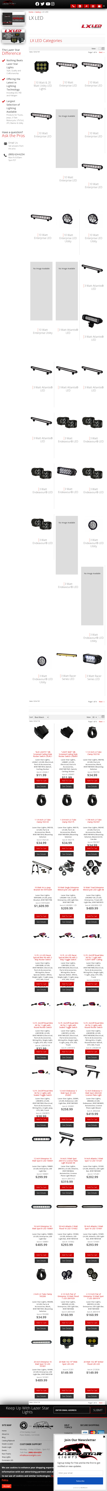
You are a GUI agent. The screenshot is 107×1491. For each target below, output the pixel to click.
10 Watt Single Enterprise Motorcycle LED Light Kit (68, 888)
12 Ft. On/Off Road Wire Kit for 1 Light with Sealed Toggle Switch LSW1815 (68, 1025)
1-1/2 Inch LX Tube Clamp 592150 (94, 753)
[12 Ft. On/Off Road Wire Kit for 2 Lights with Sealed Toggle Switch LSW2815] (41, 1071)
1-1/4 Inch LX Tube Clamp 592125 (43, 821)
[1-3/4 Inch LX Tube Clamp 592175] (67, 800)
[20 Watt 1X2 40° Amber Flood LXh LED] (92, 1342)
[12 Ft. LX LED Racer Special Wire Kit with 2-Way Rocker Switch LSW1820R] (41, 935)
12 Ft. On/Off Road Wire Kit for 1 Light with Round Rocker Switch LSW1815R (43, 1025)
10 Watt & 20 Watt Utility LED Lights (43, 86)
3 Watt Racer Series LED (68, 677)
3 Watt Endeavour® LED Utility (94, 543)
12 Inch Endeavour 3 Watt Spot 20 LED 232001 (68, 1093)
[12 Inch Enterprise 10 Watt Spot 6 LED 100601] (41, 1139)
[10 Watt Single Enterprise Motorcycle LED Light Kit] (67, 868)
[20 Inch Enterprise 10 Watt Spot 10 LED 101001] (41, 1342)
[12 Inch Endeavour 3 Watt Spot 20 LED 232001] (67, 1071)
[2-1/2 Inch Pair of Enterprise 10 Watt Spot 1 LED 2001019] (92, 1274)
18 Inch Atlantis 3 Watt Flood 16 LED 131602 (68, 1227)
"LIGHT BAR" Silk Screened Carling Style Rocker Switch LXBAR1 (68, 754)
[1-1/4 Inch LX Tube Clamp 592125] (41, 800)
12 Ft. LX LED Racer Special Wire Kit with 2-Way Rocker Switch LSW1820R (42, 957)
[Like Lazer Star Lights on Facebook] (37, 4)
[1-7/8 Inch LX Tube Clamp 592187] (92, 800)
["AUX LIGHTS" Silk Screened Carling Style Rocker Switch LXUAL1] (41, 732)
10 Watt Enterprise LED (68, 84)
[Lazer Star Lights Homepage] (9, 3)
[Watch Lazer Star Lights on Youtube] (48, 4)
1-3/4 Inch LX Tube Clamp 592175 (68, 821)
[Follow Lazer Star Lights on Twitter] (42, 4)
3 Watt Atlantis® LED (68, 331)
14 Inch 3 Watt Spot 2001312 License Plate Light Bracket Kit (68, 1161)
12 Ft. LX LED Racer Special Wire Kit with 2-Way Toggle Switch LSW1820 (68, 957)
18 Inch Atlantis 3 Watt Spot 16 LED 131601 (93, 1227)
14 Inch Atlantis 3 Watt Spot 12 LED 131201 (93, 1160)
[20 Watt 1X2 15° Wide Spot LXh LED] (67, 1342)
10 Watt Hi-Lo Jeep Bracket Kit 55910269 (43, 888)
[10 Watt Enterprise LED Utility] (67, 227)
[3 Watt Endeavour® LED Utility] (92, 531)
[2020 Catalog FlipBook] (13, 25)
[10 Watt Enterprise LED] (67, 71)
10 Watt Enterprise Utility (42, 331)
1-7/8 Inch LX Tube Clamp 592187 (94, 821)
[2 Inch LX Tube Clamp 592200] (41, 1274)
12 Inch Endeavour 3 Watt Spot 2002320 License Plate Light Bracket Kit (93, 1093)
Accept (6, 1486)
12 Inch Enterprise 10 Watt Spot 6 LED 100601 (42, 1160)
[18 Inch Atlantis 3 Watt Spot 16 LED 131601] (92, 1207)
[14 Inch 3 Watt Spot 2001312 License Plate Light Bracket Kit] (67, 1139)
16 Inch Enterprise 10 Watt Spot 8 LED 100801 (42, 1227)
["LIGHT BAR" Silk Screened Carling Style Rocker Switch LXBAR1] (67, 732)
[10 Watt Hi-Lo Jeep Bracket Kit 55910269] (41, 868)
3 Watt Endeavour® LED (68, 440)
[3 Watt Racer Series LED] (67, 657)
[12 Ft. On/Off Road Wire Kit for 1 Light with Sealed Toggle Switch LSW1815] (67, 1003)
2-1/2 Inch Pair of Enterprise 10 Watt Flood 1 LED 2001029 (68, 1296)
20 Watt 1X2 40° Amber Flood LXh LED (93, 1363)
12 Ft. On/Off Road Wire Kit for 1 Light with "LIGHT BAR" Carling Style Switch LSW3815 (93, 957)
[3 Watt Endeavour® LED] (67, 430)
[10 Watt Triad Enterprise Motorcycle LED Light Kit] (92, 868)
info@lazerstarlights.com (30, 1455)
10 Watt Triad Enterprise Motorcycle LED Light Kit (93, 888)
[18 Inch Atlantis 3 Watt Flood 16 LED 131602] (67, 1206)
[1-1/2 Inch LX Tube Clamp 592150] (92, 732)
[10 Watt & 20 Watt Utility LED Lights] (41, 74)
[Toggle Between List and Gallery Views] (101, 716)
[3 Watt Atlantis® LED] (92, 274)
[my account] (80, 6)
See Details (41, 786)
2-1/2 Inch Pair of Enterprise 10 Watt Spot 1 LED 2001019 (94, 1296)
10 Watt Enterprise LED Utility (68, 238)
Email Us (13, 142)
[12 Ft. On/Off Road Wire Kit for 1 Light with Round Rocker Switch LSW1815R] (41, 1003)
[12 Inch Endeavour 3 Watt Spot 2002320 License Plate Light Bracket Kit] (92, 1071)
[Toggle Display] (101, 48)
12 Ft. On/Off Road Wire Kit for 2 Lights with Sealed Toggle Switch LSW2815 (43, 1093)
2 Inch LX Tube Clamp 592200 (43, 1295)
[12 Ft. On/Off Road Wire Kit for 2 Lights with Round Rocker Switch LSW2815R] (92, 1003)
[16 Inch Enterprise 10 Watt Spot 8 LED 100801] (41, 1207)
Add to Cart (41, 780)
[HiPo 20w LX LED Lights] (13, 42)
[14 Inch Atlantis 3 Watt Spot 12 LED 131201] (92, 1139)
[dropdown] (93, 6)
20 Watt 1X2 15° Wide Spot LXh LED (68, 1363)
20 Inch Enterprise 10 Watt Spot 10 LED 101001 (43, 1364)
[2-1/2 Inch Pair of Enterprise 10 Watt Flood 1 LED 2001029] (67, 1274)
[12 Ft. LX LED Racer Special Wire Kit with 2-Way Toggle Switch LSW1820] (67, 935)
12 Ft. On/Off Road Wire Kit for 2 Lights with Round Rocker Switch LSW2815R (93, 1025)
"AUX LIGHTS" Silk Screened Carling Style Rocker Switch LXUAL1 (42, 754)
